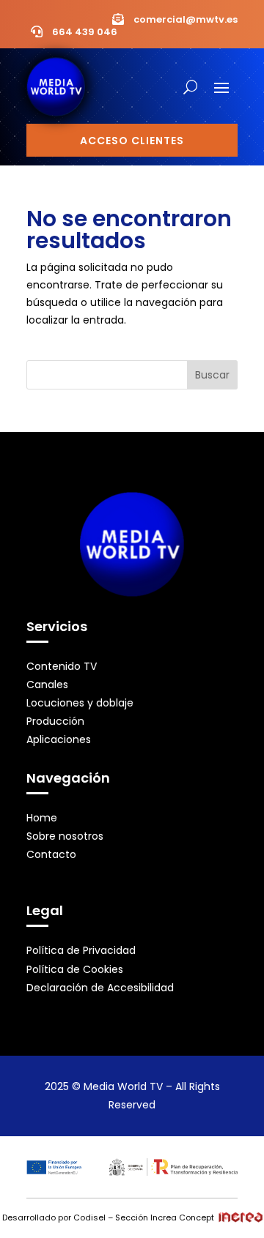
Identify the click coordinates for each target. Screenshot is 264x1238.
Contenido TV (61, 666)
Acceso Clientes (132, 140)
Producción (55, 721)
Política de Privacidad (81, 950)
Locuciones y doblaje (79, 703)
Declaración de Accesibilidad (100, 987)
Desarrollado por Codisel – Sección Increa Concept (108, 1217)
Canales (47, 684)
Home (41, 817)
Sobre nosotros (64, 836)
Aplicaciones (58, 739)
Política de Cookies (74, 969)
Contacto (51, 854)
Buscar (212, 375)
